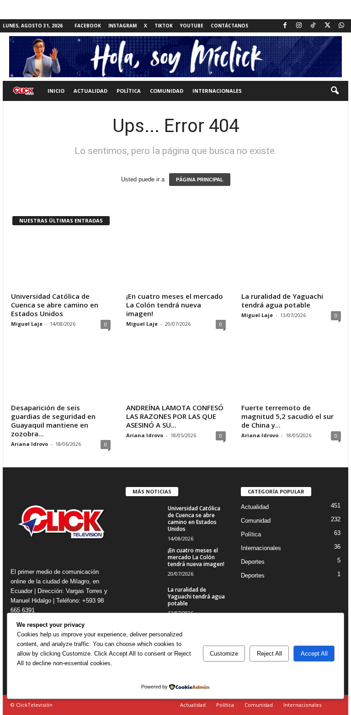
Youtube (191, 25)
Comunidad (166, 90)
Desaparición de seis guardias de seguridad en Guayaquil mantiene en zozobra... (53, 420)
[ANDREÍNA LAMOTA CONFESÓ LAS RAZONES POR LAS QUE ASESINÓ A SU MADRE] (176, 373)
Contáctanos (229, 25)
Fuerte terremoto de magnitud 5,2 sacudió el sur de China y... (287, 416)
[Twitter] (327, 25)
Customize (224, 653)
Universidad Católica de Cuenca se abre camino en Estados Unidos (54, 304)
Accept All (314, 653)
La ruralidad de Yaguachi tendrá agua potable (282, 300)
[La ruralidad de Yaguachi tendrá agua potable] (291, 261)
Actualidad (90, 90)
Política (129, 90)
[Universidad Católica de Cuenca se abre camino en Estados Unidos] (61, 261)
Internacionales (217, 90)
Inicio (56, 90)
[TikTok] (313, 25)
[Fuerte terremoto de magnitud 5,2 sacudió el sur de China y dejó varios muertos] (291, 373)
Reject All (269, 653)
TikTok (163, 25)
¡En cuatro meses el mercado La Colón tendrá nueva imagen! (174, 304)
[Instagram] (298, 25)
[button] (334, 91)
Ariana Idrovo (29, 443)
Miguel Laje (27, 323)
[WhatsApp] (341, 25)
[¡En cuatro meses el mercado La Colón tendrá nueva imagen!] (176, 261)
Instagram (122, 25)
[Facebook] (284, 25)
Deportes (253, 561)
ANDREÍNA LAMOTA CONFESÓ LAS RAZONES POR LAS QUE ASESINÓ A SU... (174, 416)
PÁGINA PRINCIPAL (199, 179)
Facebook (87, 25)
